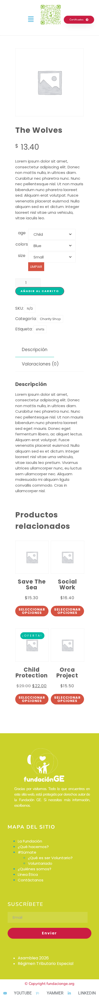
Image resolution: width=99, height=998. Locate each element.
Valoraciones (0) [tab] (40, 364)
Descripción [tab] (34, 350)
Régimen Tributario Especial (45, 963)
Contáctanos (30, 880)
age (22, 233)
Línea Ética (28, 874)
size (21, 255)
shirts (40, 329)
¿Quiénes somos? (34, 869)
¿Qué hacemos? (34, 846)
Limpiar (36, 266)
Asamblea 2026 (33, 958)
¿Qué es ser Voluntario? (50, 857)
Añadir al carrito (40, 291)
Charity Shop (50, 319)
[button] (31, 19)
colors (21, 244)
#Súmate (27, 852)
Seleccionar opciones (32, 611)
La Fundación (30, 841)
